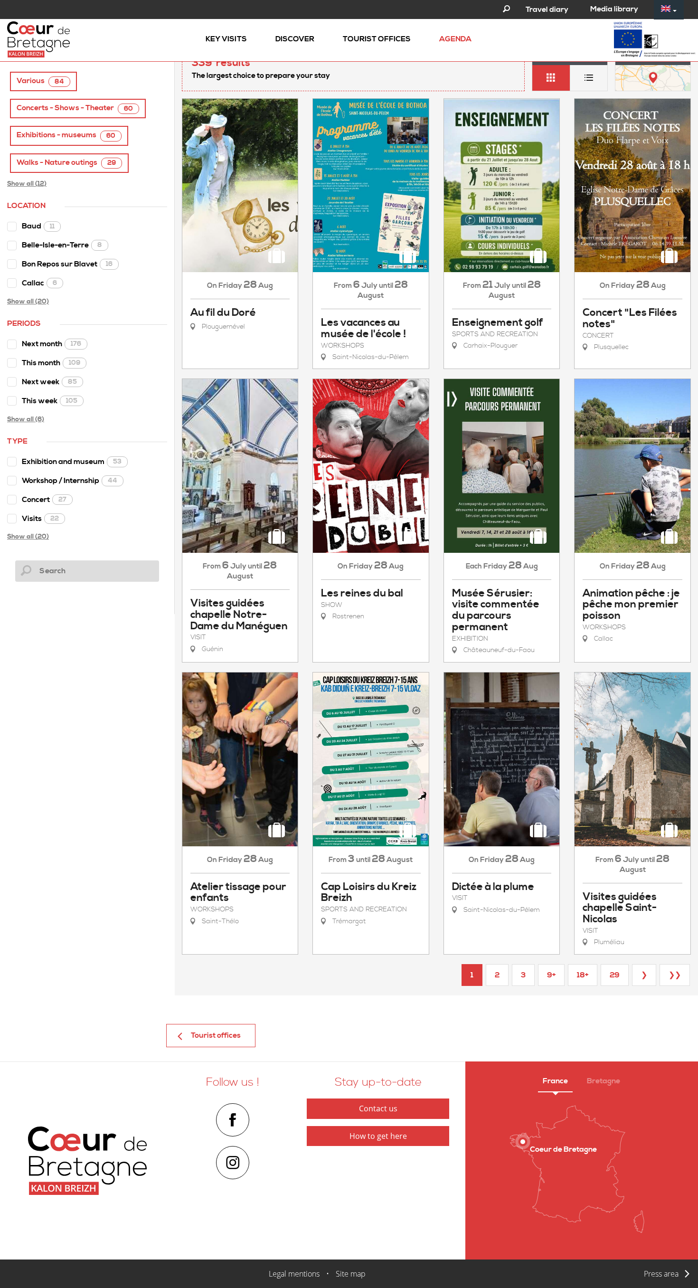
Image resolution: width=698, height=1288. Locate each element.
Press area (661, 1274)
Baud (38, 226)
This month (51, 363)
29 (615, 975)
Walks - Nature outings (66, 163)
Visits (40, 518)
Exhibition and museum (72, 461)
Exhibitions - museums (66, 135)
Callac (39, 283)
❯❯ (675, 975)
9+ (551, 975)
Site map (351, 1274)
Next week (49, 382)
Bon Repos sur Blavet (67, 264)
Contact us (378, 1108)
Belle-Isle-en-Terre (62, 245)
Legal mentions (294, 1274)
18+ (582, 975)
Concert (44, 499)
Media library (614, 9)
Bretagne (603, 1081)
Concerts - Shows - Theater (75, 108)
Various (40, 81)
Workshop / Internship (69, 480)
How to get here (378, 1136)
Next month (51, 344)
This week (49, 401)
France (555, 1081)
